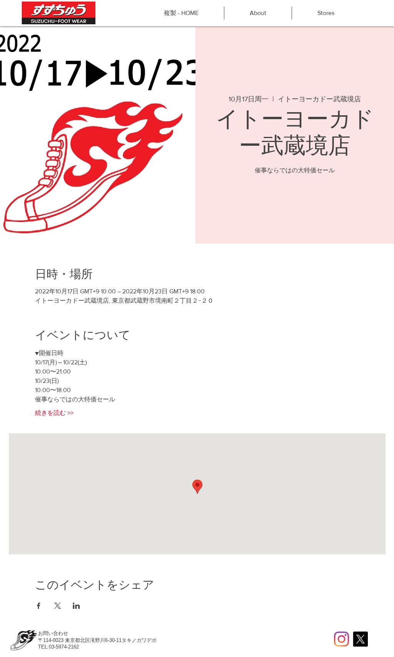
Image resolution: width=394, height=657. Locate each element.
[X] (360, 639)
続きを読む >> (54, 412)
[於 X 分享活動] (57, 606)
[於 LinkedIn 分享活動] (76, 606)
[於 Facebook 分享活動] (38, 606)
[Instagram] (341, 639)
